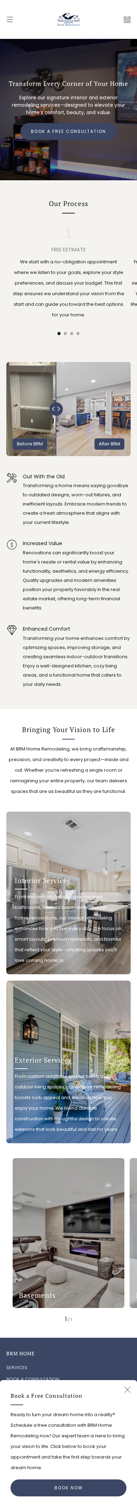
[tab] (59, 333)
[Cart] (127, 19)
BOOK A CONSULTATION (32, 1379)
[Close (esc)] (127, 1389)
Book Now (68, 1488)
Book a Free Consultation (68, 131)
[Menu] (9, 19)
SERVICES (16, 1367)
